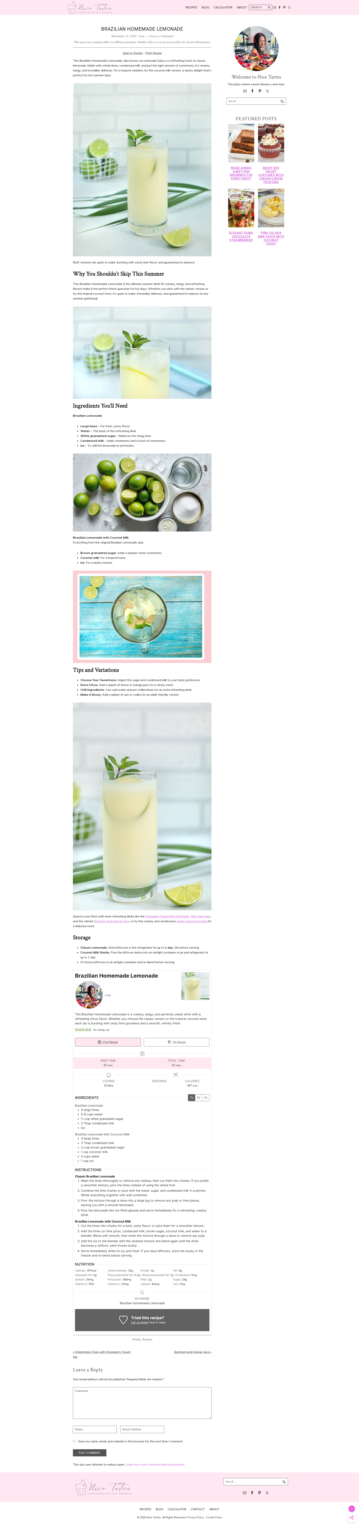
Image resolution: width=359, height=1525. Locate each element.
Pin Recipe (179, 1042)
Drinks (136, 1339)
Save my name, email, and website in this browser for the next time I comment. (130, 1441)
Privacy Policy (195, 1517)
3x (205, 1097)
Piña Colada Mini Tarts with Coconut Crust (271, 238)
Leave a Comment (161, 36)
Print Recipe (153, 53)
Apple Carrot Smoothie (192, 921)
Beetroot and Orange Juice (111, 921)
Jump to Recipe (133, 53)
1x (191, 1097)
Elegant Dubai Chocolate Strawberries (241, 236)
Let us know (139, 1322)
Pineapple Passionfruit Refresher (167, 916)
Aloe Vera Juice (201, 916)
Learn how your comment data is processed (155, 1464)
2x (198, 1097)
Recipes (147, 1339)
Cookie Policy (214, 1517)
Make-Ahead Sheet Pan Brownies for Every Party (241, 173)
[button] (76, 1029)
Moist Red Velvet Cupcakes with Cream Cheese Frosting (271, 175)
